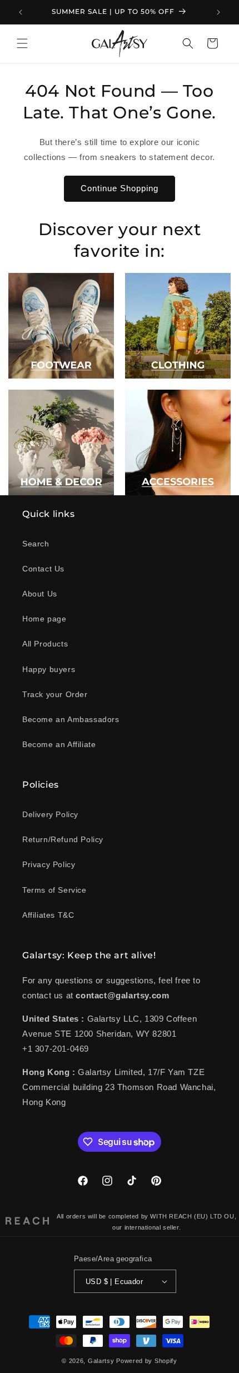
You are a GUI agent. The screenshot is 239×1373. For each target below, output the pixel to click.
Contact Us (43, 568)
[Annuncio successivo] (218, 12)
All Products (45, 643)
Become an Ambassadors (71, 719)
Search (35, 543)
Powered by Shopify (146, 1360)
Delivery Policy (50, 814)
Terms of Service (54, 890)
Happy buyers (48, 669)
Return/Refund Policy (62, 839)
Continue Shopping (119, 188)
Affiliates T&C (48, 915)
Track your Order (55, 694)
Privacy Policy (48, 864)
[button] (22, 43)
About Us (39, 593)
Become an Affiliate (59, 744)
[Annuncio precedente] (20, 12)
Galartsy (101, 1360)
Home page (44, 618)
